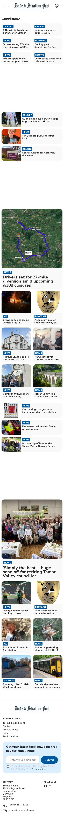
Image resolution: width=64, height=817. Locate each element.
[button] (7, 6)
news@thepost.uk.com (21, 810)
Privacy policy (10, 729)
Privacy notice (39, 769)
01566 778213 (20, 804)
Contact (7, 726)
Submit (49, 760)
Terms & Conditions (14, 722)
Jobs (5, 733)
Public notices (10, 736)
